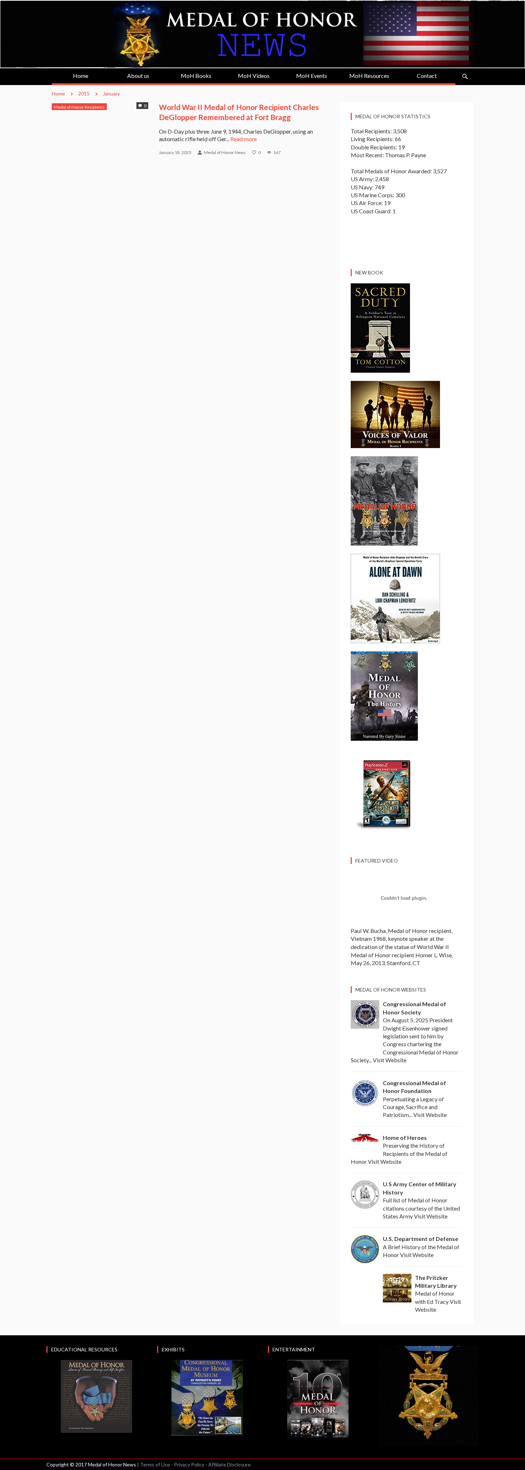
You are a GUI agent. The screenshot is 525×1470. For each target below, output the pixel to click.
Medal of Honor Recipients (79, 107)
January (111, 93)
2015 (84, 93)
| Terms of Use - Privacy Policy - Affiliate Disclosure (194, 1464)
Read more (243, 138)
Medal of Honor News (225, 152)
